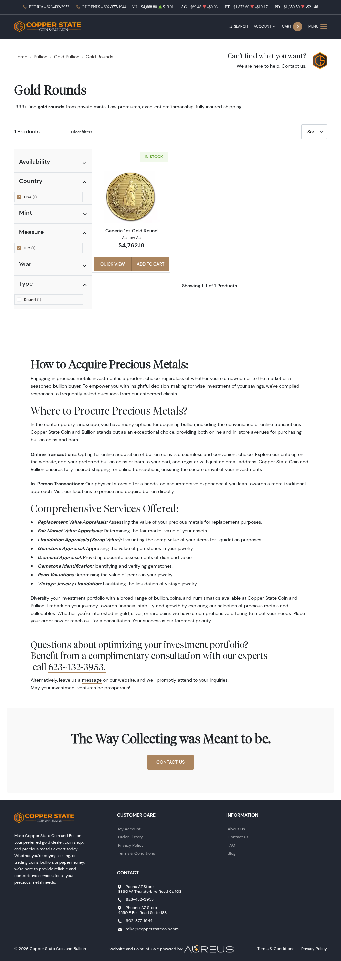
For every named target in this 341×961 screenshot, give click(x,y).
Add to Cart (150, 264)
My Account (129, 828)
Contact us (293, 66)
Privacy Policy (131, 845)
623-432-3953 (140, 899)
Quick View (112, 264)
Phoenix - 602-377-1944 (104, 7)
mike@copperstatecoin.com (152, 928)
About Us (236, 828)
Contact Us (170, 762)
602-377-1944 (139, 920)
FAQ (231, 845)
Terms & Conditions (136, 853)
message (92, 680)
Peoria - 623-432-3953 (49, 7)
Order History (130, 836)
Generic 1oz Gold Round (131, 231)
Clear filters (81, 131)
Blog (232, 853)
